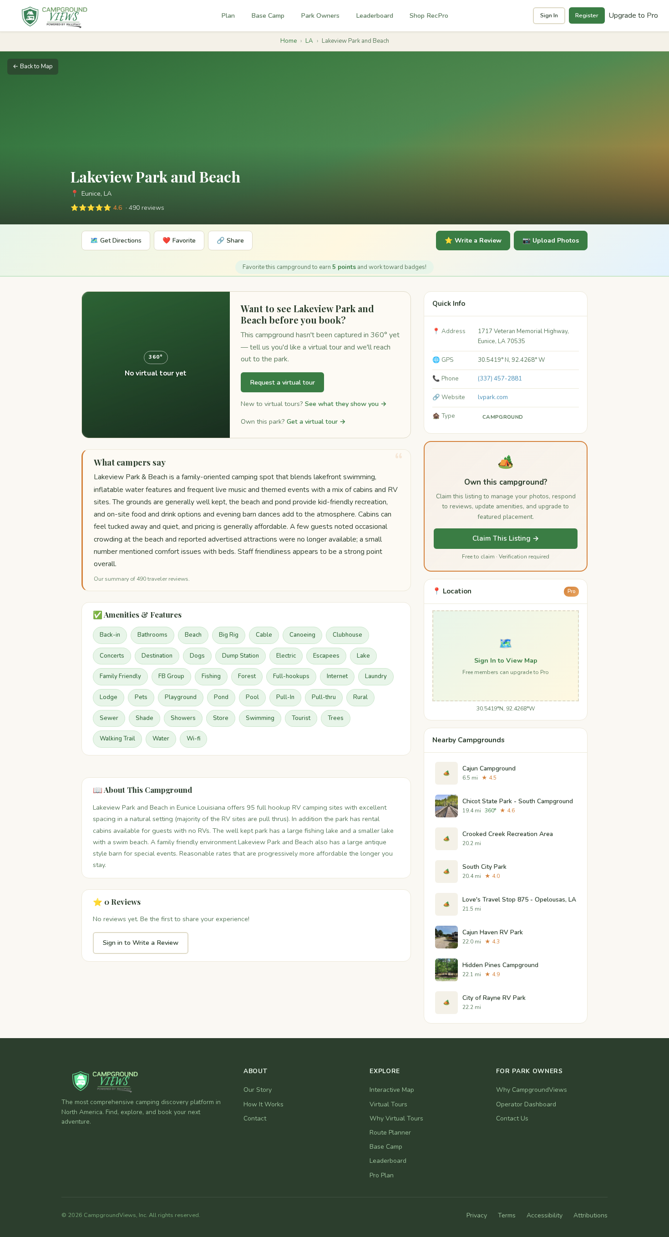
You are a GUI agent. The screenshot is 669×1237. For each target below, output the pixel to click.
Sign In (549, 15)
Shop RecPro (429, 15)
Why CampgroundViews (531, 1089)
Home (288, 41)
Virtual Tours (388, 1104)
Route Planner (390, 1132)
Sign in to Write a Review (140, 942)
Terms (507, 1215)
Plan (228, 15)
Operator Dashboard (526, 1104)
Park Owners (320, 15)
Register (586, 15)
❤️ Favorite (179, 240)
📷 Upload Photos (550, 240)
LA (309, 41)
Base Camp (267, 15)
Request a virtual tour (282, 382)
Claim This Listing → (505, 538)
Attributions (590, 1215)
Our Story (257, 1089)
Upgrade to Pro (633, 15)
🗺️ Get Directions (116, 240)
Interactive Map (392, 1089)
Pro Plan (382, 1175)
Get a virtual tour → (316, 421)
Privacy (476, 1215)
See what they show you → (346, 403)
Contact (254, 1118)
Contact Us (512, 1118)
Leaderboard (374, 15)
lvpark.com (493, 397)
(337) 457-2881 (500, 379)
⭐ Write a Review (473, 240)
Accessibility (545, 1215)
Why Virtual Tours (396, 1118)
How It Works (263, 1104)
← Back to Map (33, 66)
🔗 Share (230, 240)
